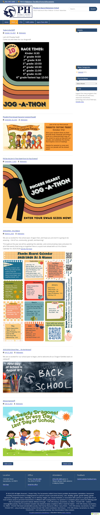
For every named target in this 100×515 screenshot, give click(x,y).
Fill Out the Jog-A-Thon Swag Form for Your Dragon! (20, 159)
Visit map (6, 484)
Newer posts (67, 464)
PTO (21, 22)
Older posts (8, 464)
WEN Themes (66, 512)
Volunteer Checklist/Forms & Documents (39, 2)
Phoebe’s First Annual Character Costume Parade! (19, 117)
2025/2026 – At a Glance (11, 231)
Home (6, 22)
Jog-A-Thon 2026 (42, 22)
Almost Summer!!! (9, 401)
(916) (54, 479)
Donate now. (80, 102)
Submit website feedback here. (87, 479)
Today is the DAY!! (9, 30)
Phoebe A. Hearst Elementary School (46, 8)
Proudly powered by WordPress (39, 512)
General (80, 72)
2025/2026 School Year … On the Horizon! (17, 350)
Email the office (33, 484)
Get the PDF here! (26, 249)
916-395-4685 (10, 2)
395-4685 (59, 479)
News (13, 22)
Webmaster (22, 33)
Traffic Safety (29, 22)
